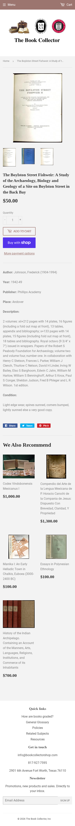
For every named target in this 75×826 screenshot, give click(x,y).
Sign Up (65, 800)
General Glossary (37, 722)
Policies (37, 728)
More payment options (19, 253)
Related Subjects (37, 733)
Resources (38, 739)
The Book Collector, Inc (38, 818)
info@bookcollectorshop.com (38, 755)
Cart (69, 5)
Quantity (8, 212)
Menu (11, 5)
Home (6, 61)
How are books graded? (37, 716)
